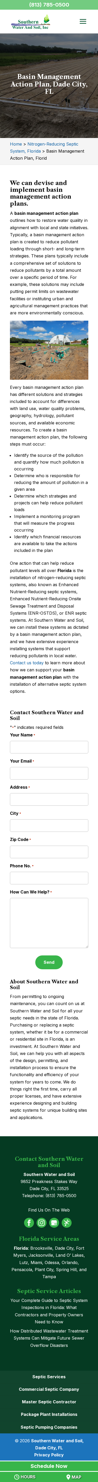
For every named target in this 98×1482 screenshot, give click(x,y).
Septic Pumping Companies (49, 1427)
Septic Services (49, 1376)
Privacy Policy (49, 1454)
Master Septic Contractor (49, 1401)
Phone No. (22, 865)
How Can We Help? (31, 892)
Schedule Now (49, 1466)
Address (20, 787)
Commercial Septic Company (49, 1389)
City (15, 813)
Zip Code (20, 839)
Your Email (22, 761)
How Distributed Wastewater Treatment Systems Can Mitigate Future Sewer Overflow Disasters (49, 1338)
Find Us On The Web (49, 1210)
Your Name (22, 734)
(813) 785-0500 (49, 5)
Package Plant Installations (49, 1414)
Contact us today (27, 662)
